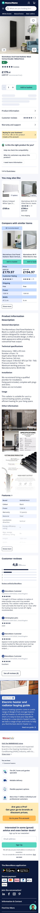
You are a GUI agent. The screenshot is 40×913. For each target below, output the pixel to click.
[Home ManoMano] (13, 2)
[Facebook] (9, 894)
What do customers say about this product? (17, 156)
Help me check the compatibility (16, 150)
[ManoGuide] (33, 907)
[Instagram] (14, 894)
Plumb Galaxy (11, 171)
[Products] (3, 8)
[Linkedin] (3, 894)
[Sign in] (28, 2)
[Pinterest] (19, 894)
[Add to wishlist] (34, 50)
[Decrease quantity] (4, 87)
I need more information (13, 162)
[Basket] (34, 2)
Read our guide (28, 727)
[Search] (7, 8)
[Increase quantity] (13, 87)
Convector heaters (9, 763)
